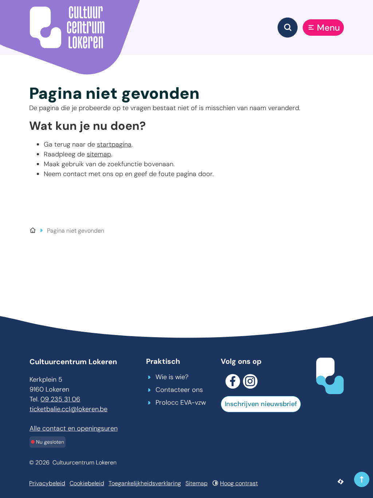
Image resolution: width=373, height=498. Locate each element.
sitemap (99, 154)
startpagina (114, 144)
